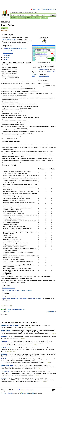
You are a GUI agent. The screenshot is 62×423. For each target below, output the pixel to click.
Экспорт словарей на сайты (7, 393)
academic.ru (5, 17)
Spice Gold (6, 311)
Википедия (13, 17)
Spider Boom (4, 358)
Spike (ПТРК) (50, 311)
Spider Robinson (5, 330)
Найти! (53, 15)
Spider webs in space (7, 365)
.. (44, 76)
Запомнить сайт (36, 9)
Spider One (4, 354)
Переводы (29, 17)
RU (54, 9)
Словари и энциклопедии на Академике (23, 12)
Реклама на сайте (29, 389)
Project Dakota (5, 371)
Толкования (21, 17)
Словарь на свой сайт (46, 9)
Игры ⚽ (44, 17)
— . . (22, 298)
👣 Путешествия (5, 391)
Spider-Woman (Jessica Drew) (9, 325)
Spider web (4, 336)
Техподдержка (22, 389)
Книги (36, 17)
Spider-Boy (4, 378)
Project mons (4, 341)
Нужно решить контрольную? (16, 309)
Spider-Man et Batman (7, 347)
